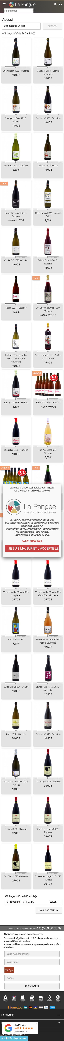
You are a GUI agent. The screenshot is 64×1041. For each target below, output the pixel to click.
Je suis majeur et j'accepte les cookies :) (33, 548)
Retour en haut (49, 910)
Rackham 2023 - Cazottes (48, 118)
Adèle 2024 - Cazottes (48, 165)
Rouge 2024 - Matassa (16, 829)
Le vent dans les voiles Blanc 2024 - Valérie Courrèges (16, 358)
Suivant (55, 902)
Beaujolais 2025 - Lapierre (16, 450)
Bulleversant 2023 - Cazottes (16, 71)
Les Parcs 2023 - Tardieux (16, 165)
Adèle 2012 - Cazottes (16, 734)
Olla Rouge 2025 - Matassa (48, 781)
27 (33, 901)
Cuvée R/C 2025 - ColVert (16, 260)
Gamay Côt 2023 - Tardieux (16, 402)
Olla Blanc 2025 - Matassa (16, 876)
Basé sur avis (21, 1031)
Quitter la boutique (32, 540)
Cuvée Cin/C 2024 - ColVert (16, 687)
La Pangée (20, 1025)
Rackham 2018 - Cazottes (48, 734)
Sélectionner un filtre (21, 26)
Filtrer (52, 26)
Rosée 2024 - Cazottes (16, 307)
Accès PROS (13, 928)
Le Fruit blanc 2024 (16, 639)
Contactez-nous (28, 928)
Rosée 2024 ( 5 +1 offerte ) (48, 402)
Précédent (12, 902)
